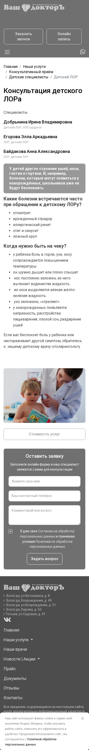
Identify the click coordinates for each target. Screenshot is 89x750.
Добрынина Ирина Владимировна (38, 121)
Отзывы (11, 687)
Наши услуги (34, 66)
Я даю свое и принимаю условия (47, 538)
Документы (15, 678)
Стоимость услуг (44, 434)
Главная (11, 66)
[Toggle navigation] (7, 52)
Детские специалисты (28, 77)
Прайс (10, 668)
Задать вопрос (44, 559)
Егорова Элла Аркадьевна (30, 136)
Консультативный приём (31, 72)
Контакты (13, 697)
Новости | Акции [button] (20, 658)
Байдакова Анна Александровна (37, 151)
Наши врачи (15, 649)
